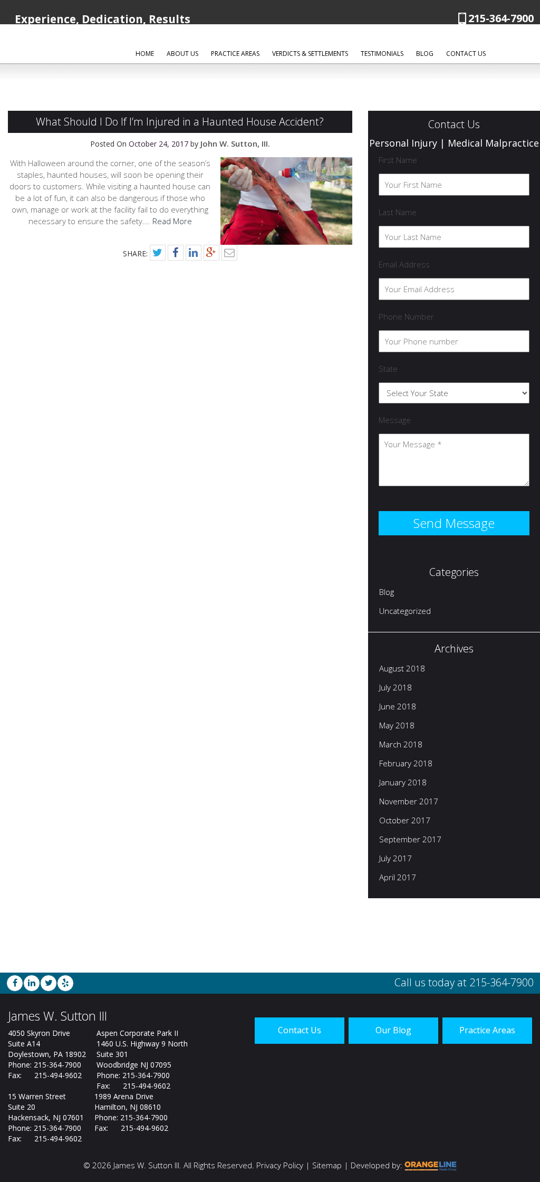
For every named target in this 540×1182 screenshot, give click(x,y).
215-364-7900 (501, 18)
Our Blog (393, 1030)
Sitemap (327, 1165)
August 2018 (402, 669)
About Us (182, 53)
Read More (172, 221)
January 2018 (403, 783)
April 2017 (397, 878)
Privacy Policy (279, 1165)
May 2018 (396, 726)
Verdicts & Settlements (310, 53)
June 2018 (397, 707)
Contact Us (466, 53)
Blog (424, 53)
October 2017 (404, 821)
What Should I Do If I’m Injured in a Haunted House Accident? (180, 121)
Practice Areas (235, 53)
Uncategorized (405, 612)
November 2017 (408, 802)
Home (145, 53)
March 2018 (400, 745)
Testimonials (382, 53)
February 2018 (405, 764)
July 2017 (395, 859)
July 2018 (395, 688)
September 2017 (410, 840)
